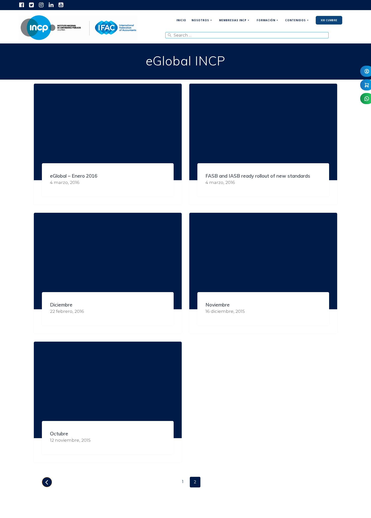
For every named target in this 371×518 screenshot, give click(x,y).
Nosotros (200, 20)
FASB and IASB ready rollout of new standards (257, 176)
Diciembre (61, 305)
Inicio (181, 20)
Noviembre (217, 305)
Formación (266, 20)
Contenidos (295, 20)
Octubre (59, 434)
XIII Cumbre (329, 20)
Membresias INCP (233, 20)
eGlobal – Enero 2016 (73, 176)
